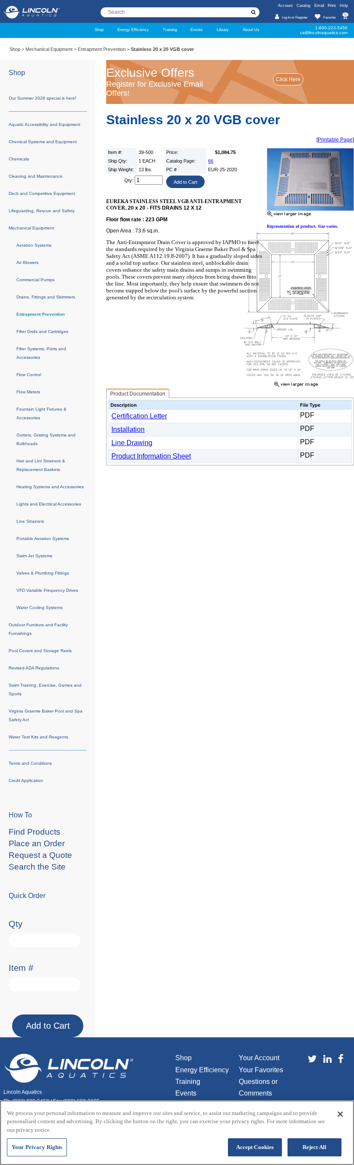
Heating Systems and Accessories (50, 486)
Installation (128, 429)
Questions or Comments (258, 1087)
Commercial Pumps (35, 279)
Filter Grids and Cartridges (42, 331)
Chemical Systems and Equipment (43, 141)
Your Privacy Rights (37, 1147)
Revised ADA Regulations (34, 668)
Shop (99, 29)
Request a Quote (40, 855)
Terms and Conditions (30, 763)
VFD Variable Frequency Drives (47, 590)
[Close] (340, 1114)
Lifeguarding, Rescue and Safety (42, 210)
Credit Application (26, 780)
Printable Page (335, 140)
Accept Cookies (255, 1147)
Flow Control (28, 374)
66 (210, 160)
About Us (251, 29)
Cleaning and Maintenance (36, 176)
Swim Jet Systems (34, 555)
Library (223, 29)
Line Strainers (30, 521)
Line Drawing (131, 442)
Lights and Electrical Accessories (48, 504)
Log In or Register (294, 17)
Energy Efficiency (133, 29)
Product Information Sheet (151, 456)
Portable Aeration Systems (42, 538)
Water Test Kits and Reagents (38, 737)
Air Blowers (27, 262)
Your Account (259, 1057)
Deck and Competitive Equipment (42, 193)
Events (196, 29)
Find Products (34, 832)
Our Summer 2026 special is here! (42, 98)
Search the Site (37, 867)
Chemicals (19, 159)
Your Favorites (261, 1070)
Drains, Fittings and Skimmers (45, 297)
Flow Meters (28, 391)
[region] (177, 1132)
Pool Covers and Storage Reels (40, 650)
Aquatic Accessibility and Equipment (44, 124)
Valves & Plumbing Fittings (42, 573)
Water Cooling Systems (39, 607)
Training (170, 29)
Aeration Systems (33, 245)
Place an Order (37, 843)
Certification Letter (139, 416)
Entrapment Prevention (102, 49)
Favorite (329, 17)
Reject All (314, 1147)
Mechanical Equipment (49, 49)
